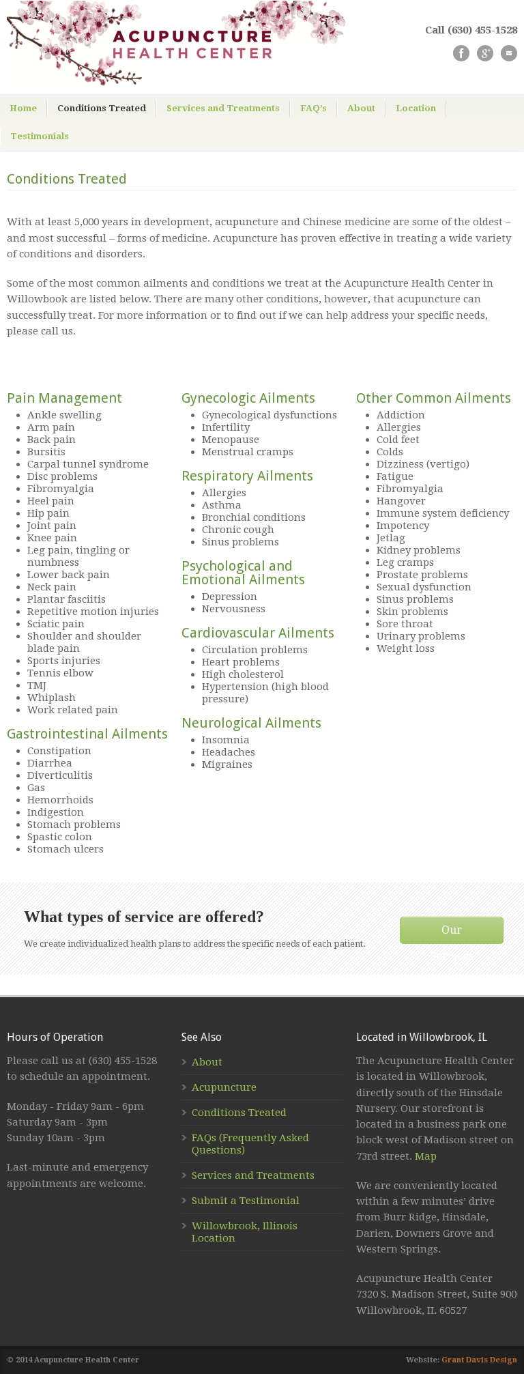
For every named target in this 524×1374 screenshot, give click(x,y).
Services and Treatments (223, 108)
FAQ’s (313, 108)
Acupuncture (224, 1087)
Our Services (452, 934)
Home (23, 108)
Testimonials (39, 136)
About (361, 108)
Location (416, 108)
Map (426, 1156)
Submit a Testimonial (246, 1200)
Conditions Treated (101, 108)
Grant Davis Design (479, 1360)
